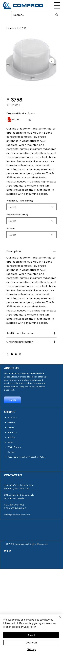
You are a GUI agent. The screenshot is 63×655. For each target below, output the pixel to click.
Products (12, 417)
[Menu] (57, 5)
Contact (11, 452)
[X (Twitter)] (5, 551)
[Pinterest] (16, 354)
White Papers (14, 447)
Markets (11, 422)
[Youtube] (10, 551)
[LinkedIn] (7, 551)
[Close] (58, 619)
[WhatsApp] (8, 354)
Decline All (31, 642)
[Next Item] (51, 60)
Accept (31, 635)
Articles (11, 437)
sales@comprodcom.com (17, 514)
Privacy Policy (28, 626)
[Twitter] (20, 354)
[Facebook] (12, 354)
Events (11, 427)
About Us (12, 432)
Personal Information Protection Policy (27, 457)
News (10, 442)
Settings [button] (31, 649)
